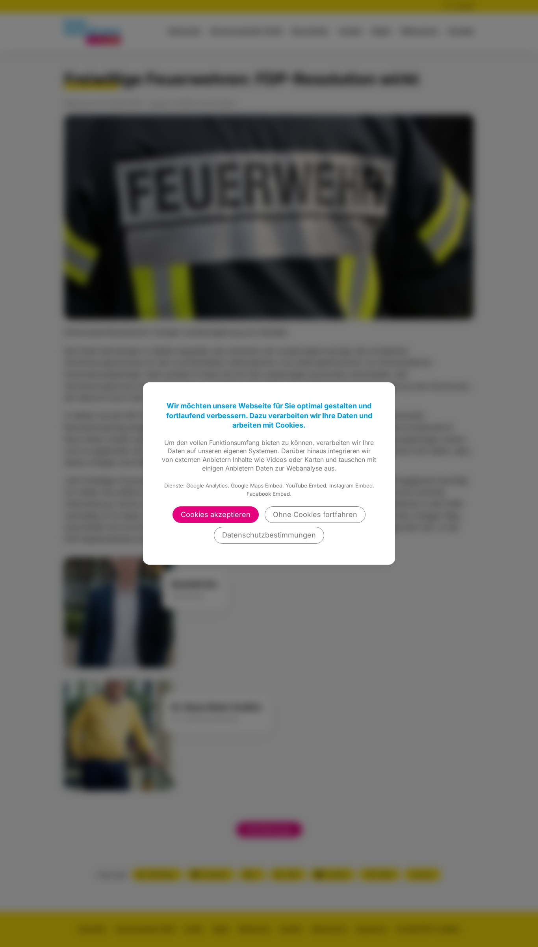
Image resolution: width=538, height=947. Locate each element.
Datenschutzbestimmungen (269, 535)
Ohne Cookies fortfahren (315, 514)
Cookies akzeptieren (215, 514)
